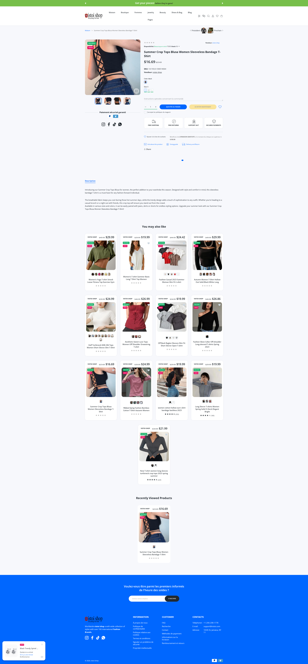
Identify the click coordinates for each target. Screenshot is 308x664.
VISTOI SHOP (92, 237)
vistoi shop (215, 43)
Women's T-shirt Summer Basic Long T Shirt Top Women (136, 277)
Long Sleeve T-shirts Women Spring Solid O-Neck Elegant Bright (207, 409)
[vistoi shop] (93, 16)
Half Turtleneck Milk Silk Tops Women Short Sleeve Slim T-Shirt (101, 346)
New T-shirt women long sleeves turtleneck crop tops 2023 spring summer (154, 473)
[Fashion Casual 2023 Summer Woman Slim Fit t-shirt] (171, 255)
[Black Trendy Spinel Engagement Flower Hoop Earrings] (11, 650)
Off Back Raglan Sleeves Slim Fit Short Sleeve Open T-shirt (171, 344)
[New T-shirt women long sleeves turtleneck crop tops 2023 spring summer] (154, 446)
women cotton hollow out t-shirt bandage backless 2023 (172, 409)
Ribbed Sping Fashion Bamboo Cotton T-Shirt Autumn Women (136, 409)
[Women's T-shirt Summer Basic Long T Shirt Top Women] (136, 255)
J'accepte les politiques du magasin (159, 112)
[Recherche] (208, 16)
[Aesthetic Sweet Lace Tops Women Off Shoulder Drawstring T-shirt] (136, 317)
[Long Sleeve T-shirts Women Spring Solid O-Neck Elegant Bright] (207, 382)
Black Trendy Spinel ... (29, 648)
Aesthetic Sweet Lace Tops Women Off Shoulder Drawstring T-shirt (136, 344)
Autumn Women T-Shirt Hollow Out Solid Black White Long (207, 280)
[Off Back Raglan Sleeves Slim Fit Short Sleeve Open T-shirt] (171, 317)
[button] (85, 3)
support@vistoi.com (212, 626)
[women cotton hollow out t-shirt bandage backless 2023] (171, 382)
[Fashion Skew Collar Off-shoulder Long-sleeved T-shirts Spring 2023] (207, 317)
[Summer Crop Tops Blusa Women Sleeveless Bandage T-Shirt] (101, 382)
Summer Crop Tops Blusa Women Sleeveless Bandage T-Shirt (101, 409)
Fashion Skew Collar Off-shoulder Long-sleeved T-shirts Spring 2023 (207, 344)
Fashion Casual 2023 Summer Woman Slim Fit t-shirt (171, 280)
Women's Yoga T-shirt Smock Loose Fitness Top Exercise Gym (100, 280)
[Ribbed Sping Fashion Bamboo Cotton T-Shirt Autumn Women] (136, 382)
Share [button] (148, 149)
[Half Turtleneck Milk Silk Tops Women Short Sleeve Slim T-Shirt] (101, 317)
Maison (87, 30)
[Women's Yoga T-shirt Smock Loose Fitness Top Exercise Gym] (101, 255)
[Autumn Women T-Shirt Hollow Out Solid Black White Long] (207, 255)
